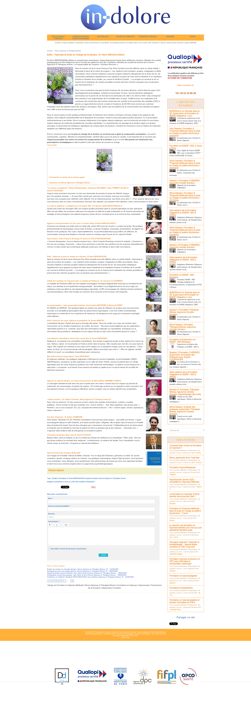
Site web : (51, 514)
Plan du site (125, 637)
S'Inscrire (170, 37)
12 (72, 581)
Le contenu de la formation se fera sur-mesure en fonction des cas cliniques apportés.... (185, 364)
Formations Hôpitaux (148, 37)
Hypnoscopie (143, 585)
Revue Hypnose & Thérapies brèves (112, 478)
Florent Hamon (56, 470)
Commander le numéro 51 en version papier (67, 177)
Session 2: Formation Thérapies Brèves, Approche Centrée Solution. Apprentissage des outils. (185, 391)
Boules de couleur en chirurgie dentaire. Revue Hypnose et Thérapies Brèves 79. (77, 569)
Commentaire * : (54, 521)
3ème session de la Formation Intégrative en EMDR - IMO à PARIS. (183, 374)
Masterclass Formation (111, 588)
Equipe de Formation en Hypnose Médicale (65, 585)
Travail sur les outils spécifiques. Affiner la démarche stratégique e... (185, 399)
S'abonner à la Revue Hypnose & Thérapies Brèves (69, 183)
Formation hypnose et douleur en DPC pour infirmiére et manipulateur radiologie (184, 561)
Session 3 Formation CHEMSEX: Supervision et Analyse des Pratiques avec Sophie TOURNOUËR (184, 355)
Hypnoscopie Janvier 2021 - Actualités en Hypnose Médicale (184, 480)
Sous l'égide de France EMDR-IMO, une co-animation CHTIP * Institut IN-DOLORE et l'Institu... (185, 153)
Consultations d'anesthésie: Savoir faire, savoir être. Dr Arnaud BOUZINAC (77, 338)
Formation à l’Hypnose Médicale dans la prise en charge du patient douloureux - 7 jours (185, 510)
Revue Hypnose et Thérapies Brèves (68, 51)
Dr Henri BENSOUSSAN (76, 478)
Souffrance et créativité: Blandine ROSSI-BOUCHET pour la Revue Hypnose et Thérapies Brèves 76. (85, 577)
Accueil (49, 51)
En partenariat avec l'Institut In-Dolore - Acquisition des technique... (185, 172)
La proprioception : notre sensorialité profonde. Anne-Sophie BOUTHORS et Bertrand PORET (84, 305)
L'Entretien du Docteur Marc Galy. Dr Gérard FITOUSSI (69, 435)
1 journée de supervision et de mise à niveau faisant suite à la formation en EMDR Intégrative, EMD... (185, 120)
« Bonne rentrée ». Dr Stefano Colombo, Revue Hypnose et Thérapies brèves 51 (79, 399)
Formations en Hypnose (127, 585)
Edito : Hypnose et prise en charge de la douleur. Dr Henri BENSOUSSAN (76, 256)
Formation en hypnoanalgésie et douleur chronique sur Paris (184, 601)
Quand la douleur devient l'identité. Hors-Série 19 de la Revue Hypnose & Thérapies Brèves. (82, 573)
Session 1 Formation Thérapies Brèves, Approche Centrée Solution (184, 312)
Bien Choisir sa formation (58, 38)
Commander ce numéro (104, 172)
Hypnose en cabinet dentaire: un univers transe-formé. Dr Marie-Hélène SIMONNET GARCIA (84, 381)
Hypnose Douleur (91, 478)
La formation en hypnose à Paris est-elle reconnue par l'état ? (184, 495)
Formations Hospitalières (181, 588)
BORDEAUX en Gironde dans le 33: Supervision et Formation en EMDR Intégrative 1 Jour (184, 113)
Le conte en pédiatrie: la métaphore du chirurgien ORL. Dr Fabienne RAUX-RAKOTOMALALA (84, 206)
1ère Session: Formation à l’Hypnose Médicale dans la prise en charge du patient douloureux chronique (184, 132)
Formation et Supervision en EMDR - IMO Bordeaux (182, 340)
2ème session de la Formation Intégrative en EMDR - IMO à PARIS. (183, 259)
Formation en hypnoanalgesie (183, 576)
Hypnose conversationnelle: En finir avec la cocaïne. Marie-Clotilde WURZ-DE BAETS (81, 223)
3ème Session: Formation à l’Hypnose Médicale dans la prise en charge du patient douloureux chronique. (184, 196)
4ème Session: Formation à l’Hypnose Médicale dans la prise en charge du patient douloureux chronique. (184, 231)
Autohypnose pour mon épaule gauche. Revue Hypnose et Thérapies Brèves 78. (77, 571)
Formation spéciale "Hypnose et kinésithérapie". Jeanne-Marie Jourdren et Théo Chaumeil (184, 544)
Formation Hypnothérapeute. (182, 467)
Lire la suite (52, 145)
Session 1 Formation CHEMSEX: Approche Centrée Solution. (184, 181)
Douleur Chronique (59, 478)
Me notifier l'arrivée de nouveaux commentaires (69, 549)
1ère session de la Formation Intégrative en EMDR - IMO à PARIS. (182, 212)
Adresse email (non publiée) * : (59, 506)
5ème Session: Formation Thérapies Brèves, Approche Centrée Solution (182, 326)
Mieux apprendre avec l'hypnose (184, 457)
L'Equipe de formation (125, 37)
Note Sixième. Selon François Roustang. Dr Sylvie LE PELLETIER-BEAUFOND (79, 239)
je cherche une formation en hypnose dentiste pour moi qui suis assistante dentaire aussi (185, 527)
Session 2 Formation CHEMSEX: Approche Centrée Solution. (184, 246)
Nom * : (50, 498)
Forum (192, 37)
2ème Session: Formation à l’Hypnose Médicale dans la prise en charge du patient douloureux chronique (184, 164)
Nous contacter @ (186, 85)
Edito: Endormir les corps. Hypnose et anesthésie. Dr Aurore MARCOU (75, 321)
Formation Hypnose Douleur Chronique (80, 38)
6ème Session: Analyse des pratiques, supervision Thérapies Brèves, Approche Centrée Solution (184, 410)
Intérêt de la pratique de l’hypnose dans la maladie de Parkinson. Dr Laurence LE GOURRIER (84, 281)
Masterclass (103, 37)
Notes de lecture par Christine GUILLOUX (63, 453)
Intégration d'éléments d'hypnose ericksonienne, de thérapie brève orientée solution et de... (185, 219)
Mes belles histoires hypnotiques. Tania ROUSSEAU (68, 356)
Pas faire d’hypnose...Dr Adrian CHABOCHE (64, 417)
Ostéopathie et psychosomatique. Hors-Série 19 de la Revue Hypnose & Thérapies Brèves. (81, 575)
